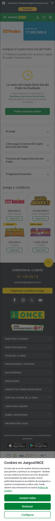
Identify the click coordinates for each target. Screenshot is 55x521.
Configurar (27, 514)
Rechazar (27, 506)
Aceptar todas (27, 497)
